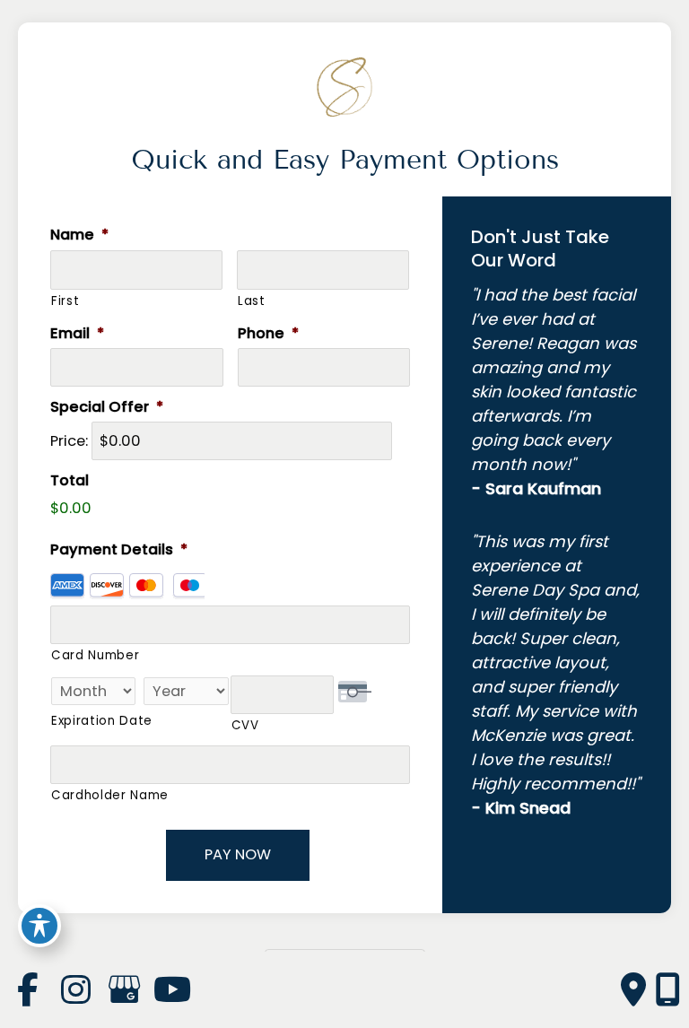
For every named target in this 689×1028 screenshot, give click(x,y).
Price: (69, 441)
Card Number (95, 655)
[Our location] (667, 990)
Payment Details (119, 549)
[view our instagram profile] (75, 990)
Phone (268, 333)
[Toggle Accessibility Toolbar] (39, 925)
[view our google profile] (123, 990)
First (65, 300)
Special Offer (106, 406)
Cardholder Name (110, 795)
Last (252, 300)
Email (77, 333)
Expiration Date (102, 720)
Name (79, 234)
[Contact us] (633, 990)
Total (69, 480)
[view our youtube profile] (172, 990)
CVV (245, 725)
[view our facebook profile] (26, 990)
